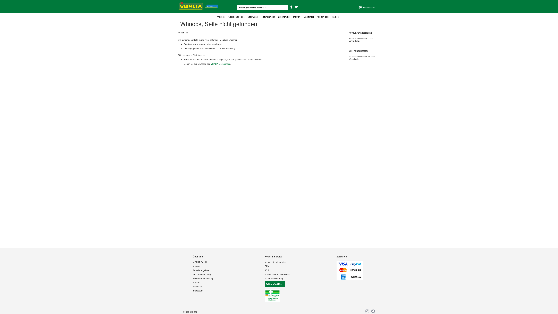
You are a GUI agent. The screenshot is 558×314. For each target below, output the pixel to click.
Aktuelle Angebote (201, 270)
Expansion (197, 286)
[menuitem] (222, 16)
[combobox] (262, 7)
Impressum (198, 290)
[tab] (279, 17)
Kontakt (196, 266)
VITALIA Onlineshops (220, 63)
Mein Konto (292, 11)
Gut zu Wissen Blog (202, 274)
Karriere (196, 282)
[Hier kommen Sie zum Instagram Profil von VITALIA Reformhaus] (367, 311)
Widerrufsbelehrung (274, 278)
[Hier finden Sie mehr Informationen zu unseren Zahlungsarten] (350, 279)
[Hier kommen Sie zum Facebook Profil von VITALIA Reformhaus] (373, 311)
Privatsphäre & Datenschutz (277, 274)
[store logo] (198, 5)
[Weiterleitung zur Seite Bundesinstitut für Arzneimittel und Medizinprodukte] (272, 301)
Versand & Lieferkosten (275, 262)
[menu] (279, 16)
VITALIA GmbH (200, 262)
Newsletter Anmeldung (203, 278)
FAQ (267, 266)
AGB (267, 270)
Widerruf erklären (274, 284)
